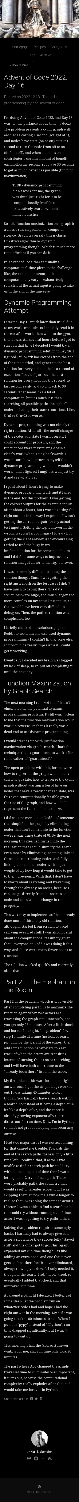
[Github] (36, 1458)
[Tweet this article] (36, 1398)
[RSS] (50, 1458)
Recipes (40, 47)
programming (15, 103)
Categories (59, 47)
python (33, 103)
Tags (31, 55)
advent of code (52, 103)
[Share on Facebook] (31, 1398)
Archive (45, 55)
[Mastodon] (29, 1458)
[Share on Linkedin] (41, 1398)
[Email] (43, 1458)
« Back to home (19, 65)
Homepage (20, 47)
